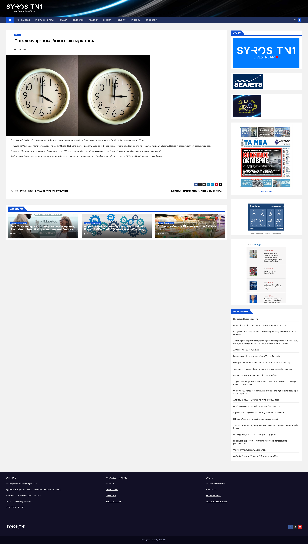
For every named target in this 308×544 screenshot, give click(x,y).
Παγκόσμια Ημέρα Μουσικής (245, 319)
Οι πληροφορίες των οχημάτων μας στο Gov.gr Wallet (256, 406)
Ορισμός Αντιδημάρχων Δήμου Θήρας (249, 450)
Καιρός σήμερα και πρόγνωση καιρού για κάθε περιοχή (266, 233)
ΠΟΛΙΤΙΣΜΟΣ (78, 20)
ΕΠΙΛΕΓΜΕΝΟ (22, 223)
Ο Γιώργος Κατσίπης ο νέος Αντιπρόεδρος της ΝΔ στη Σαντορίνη (261, 363)
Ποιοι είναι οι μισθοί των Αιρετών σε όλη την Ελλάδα (40, 191)
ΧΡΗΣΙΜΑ (107, 20)
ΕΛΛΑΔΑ (63, 20)
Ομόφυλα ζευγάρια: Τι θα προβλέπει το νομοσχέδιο (255, 456)
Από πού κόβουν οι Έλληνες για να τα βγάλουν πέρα (187, 228)
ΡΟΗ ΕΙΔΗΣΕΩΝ (23, 20)
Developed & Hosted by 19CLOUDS (154, 540)
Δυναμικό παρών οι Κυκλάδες (246, 350)
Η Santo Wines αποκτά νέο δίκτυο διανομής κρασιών (256, 419)
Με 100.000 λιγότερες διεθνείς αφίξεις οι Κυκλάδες (255, 375)
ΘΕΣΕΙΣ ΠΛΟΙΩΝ (213, 496)
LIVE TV (121, 20)
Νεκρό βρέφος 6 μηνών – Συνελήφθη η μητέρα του (255, 434)
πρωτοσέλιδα (266, 192)
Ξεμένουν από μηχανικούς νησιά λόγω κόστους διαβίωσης (258, 413)
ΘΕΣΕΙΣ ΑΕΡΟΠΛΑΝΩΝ (216, 501)
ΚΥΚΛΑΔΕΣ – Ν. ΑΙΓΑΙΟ (45, 20)
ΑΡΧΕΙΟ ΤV (135, 20)
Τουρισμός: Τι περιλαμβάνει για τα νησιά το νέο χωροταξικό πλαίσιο (262, 369)
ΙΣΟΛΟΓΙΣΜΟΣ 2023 (15, 507)
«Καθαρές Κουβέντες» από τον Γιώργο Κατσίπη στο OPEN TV (260, 325)
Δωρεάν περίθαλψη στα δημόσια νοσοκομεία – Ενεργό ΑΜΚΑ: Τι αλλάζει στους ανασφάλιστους (114, 228)
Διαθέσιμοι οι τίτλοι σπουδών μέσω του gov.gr (195, 191)
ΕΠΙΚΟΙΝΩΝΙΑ (151, 20)
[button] (295, 20)
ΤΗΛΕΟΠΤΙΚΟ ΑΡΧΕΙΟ (216, 484)
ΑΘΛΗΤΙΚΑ (93, 20)
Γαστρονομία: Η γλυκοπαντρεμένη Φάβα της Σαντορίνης (257, 356)
